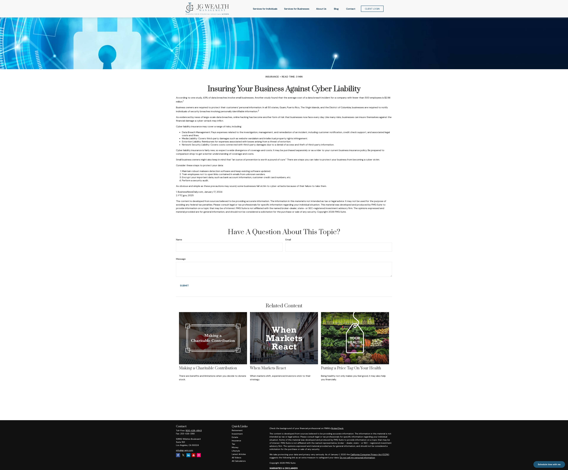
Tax (233, 444)
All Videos (236, 457)
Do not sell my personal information (357, 457)
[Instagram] (199, 455)
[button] (265, 9)
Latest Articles (239, 454)
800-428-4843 (194, 430)
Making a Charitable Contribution (208, 368)
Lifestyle (236, 450)
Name (179, 239)
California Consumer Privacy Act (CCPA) (369, 454)
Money (235, 447)
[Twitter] (183, 455)
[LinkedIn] (188, 455)
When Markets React (268, 368)
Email (288, 239)
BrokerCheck (337, 428)
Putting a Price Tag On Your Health (351, 368)
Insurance (236, 440)
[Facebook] (178, 455)
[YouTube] (194, 455)
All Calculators (239, 461)
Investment (237, 433)
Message (181, 259)
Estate (235, 437)
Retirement (237, 430)
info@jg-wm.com (184, 450)
